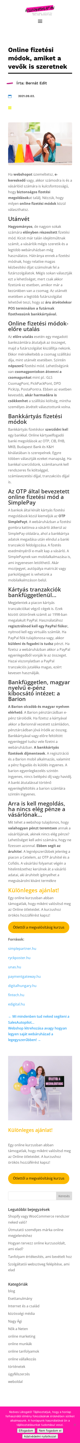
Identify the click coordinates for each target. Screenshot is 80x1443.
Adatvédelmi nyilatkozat (40, 1436)
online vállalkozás (22, 1359)
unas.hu (14, 967)
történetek (16, 1366)
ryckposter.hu (19, 957)
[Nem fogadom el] (75, 1425)
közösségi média (21, 1313)
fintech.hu (16, 995)
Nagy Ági (15, 1321)
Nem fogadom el (50, 1430)
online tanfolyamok (23, 1351)
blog (11, 1291)
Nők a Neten (18, 1328)
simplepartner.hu (22, 948)
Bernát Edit (36, 83)
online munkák (20, 1343)
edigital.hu (16, 1004)
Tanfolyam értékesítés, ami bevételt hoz (40, 1256)
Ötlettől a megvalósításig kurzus (38, 927)
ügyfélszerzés (19, 1374)
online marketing (21, 1336)
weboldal (15, 1381)
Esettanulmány (20, 1298)
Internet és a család (23, 1306)
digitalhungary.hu (22, 985)
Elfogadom (26, 1430)
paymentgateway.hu (24, 976)
